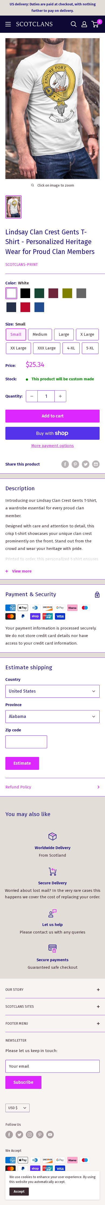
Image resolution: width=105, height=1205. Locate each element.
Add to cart (53, 416)
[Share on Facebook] (65, 464)
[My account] (84, 24)
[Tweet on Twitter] (85, 464)
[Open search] (74, 24)
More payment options (52, 445)
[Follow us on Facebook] (9, 1134)
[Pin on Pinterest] (75, 464)
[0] (95, 24)
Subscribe (23, 1082)
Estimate (22, 763)
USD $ (13, 1108)
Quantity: (14, 396)
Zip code (13, 730)
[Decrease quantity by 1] (31, 396)
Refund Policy (18, 787)
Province (13, 704)
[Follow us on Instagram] (29, 1134)
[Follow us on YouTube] (50, 1134)
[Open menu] (8, 24)
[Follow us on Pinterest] (40, 1134)
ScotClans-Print (21, 264)
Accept (19, 1191)
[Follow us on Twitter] (19, 1134)
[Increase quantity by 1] (60, 396)
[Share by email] (96, 464)
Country (12, 679)
